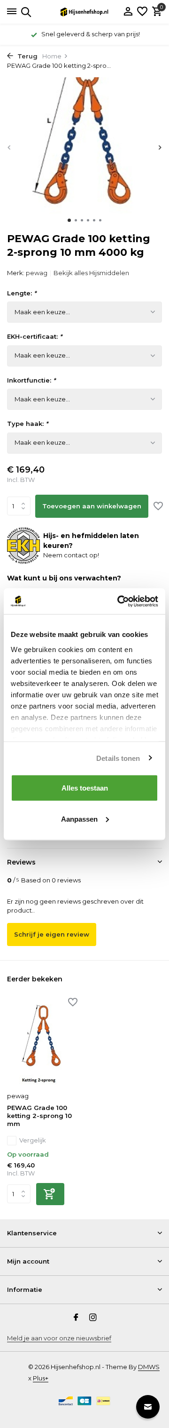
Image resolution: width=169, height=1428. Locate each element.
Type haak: (27, 423)
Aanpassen (79, 819)
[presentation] (9, 147)
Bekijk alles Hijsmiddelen (91, 273)
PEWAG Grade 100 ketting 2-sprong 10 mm (39, 1115)
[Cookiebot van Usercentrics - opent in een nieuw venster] (119, 601)
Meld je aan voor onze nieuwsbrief (59, 1338)
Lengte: (21, 293)
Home (51, 56)
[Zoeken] (24, 11)
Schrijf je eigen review (51, 934)
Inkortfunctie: (31, 380)
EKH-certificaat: (34, 336)
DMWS (149, 1367)
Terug (26, 56)
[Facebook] (76, 1318)
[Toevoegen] (50, 1194)
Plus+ (40, 1378)
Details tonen (118, 758)
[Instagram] (93, 1318)
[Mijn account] (127, 12)
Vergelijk (32, 1140)
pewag (36, 273)
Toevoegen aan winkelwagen (91, 506)
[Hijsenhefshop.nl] (84, 11)
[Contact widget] (148, 1407)
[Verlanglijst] (142, 11)
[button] (69, 220)
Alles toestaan (84, 788)
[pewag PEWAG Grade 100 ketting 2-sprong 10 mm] (42, 1043)
